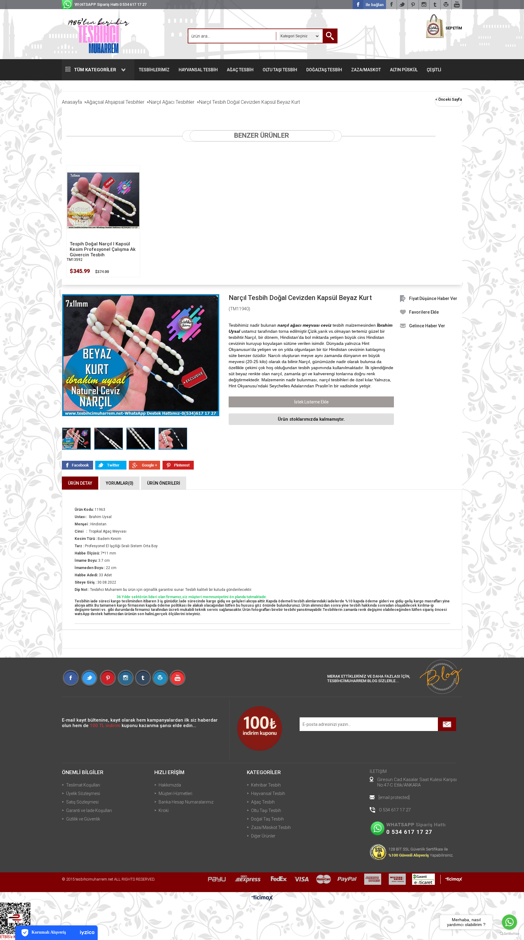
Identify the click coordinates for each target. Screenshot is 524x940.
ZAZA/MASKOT (366, 69)
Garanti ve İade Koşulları (89, 810)
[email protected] (394, 797)
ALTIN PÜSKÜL (404, 69)
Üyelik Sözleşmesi (83, 793)
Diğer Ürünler (263, 836)
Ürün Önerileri (163, 483)
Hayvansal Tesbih (268, 793)
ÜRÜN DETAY (80, 483)
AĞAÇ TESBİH (240, 69)
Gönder (447, 724)
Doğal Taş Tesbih (267, 819)
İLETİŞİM (378, 771)
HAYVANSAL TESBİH (198, 69)
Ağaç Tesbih (263, 802)
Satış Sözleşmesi (82, 802)
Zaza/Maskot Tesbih (271, 827)
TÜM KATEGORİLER (95, 69)
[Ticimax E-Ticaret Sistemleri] (262, 898)
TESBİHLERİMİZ (154, 69)
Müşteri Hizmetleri (175, 793)
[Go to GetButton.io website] (509, 934)
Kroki (164, 810)
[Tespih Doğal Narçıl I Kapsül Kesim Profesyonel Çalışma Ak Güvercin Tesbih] (103, 200)
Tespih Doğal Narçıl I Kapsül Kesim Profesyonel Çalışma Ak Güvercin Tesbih (103, 249)
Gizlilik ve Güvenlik (83, 819)
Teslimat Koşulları (83, 785)
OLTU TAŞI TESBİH (280, 69)
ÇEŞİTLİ (434, 69)
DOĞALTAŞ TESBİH (324, 69)
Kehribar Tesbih (266, 785)
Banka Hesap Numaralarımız (186, 802)
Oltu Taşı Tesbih (266, 810)
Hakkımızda (170, 785)
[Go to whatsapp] (509, 922)
